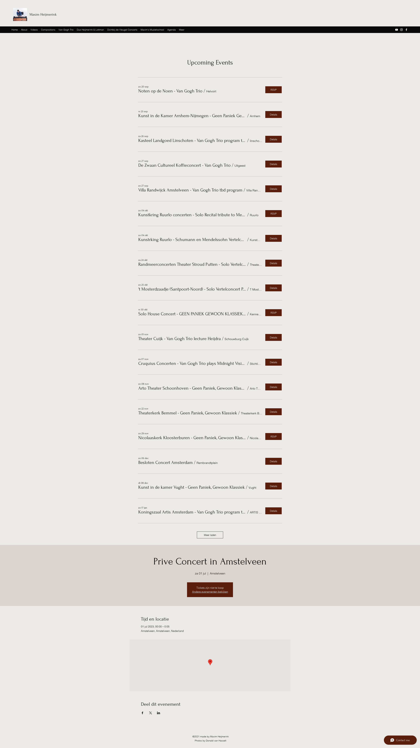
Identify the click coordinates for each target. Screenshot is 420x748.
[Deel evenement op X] (150, 713)
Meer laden (210, 535)
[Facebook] (406, 29)
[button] (170, 91)
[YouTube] (396, 29)
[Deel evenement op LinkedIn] (158, 713)
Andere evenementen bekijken (210, 591)
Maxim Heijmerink (43, 14)
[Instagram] (401, 29)
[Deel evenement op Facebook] (142, 713)
